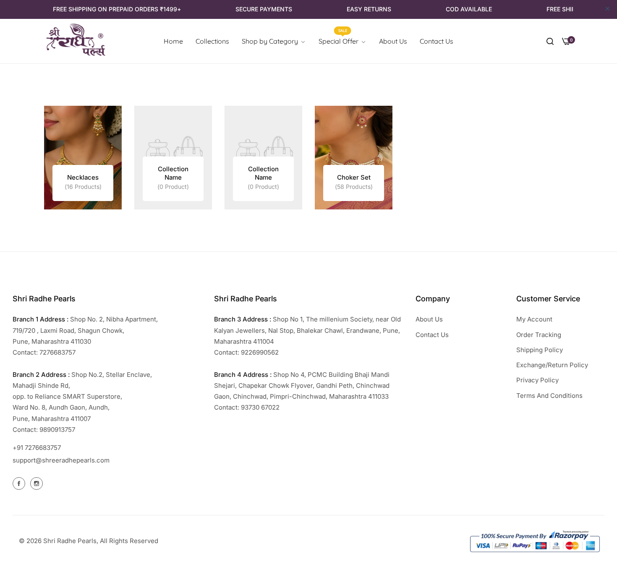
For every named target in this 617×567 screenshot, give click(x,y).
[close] (607, 9)
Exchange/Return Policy (552, 365)
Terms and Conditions (549, 396)
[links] (83, 157)
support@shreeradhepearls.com (61, 460)
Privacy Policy (537, 380)
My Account (534, 319)
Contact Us (432, 335)
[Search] (550, 41)
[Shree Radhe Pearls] (75, 41)
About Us (429, 319)
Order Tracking (538, 335)
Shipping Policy (539, 350)
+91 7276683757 (37, 448)
